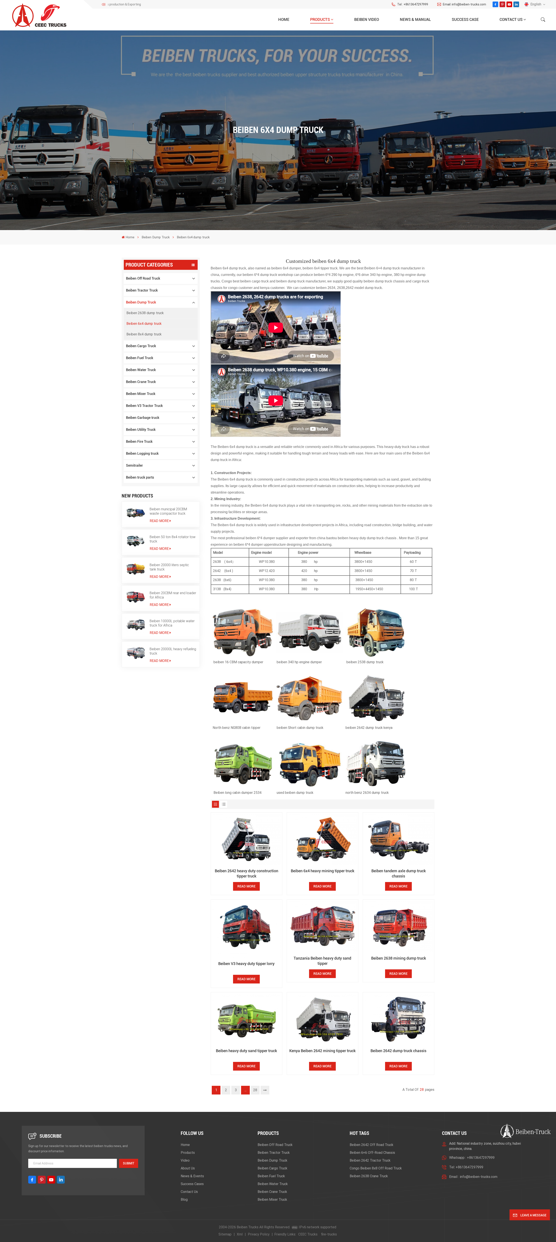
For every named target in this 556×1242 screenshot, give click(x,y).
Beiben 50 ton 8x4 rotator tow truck (172, 539)
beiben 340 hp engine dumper (299, 662)
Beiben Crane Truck (141, 382)
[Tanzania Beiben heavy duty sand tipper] (322, 926)
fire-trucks (329, 1234)
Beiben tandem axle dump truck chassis (398, 873)
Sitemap (225, 1234)
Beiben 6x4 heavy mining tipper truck (322, 871)
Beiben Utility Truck (141, 430)
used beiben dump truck (295, 793)
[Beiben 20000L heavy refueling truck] (135, 653)
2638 (217, 562)
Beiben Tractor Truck (142, 290)
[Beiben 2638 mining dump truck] (398, 926)
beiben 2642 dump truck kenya (369, 728)
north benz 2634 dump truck (367, 793)
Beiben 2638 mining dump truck (398, 958)
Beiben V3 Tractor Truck (144, 406)
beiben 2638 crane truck (369, 1176)
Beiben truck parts (140, 477)
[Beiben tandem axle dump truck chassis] (398, 839)
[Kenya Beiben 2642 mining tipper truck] (322, 1019)
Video (185, 1160)
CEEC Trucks (308, 1234)
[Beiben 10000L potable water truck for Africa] (135, 625)
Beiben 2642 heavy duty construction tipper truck (246, 873)
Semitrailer (134, 465)
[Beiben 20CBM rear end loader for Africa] (135, 597)
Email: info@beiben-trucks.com (464, 4)
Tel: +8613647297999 (466, 1167)
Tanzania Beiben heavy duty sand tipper (322, 961)
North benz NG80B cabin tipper (236, 728)
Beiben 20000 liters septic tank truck (169, 567)
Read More (159, 521)
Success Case (465, 19)
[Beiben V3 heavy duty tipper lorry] (246, 929)
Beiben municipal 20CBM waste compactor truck (168, 511)
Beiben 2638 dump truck (145, 313)
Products (320, 19)
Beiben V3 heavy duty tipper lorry (246, 963)
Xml (240, 1234)
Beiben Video (366, 19)
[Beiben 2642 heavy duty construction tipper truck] (246, 839)
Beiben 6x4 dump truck (144, 324)
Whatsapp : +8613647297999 (472, 1158)
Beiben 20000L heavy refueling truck (173, 651)
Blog (184, 1199)
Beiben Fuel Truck (139, 358)
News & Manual (415, 19)
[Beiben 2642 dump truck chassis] (398, 1019)
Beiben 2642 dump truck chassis (398, 1050)
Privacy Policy (259, 1234)
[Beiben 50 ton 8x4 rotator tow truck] (135, 541)
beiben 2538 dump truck (365, 662)
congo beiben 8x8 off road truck (376, 1168)
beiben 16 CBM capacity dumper (238, 662)
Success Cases (192, 1184)
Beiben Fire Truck (139, 441)
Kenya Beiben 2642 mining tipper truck (322, 1050)
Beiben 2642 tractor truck (370, 1160)
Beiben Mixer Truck (140, 394)
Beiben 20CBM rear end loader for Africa (173, 595)
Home (283, 19)
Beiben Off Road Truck (143, 278)
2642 (217, 571)
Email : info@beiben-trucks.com (473, 1177)
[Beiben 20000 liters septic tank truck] (135, 569)
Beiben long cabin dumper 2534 (237, 793)
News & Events (192, 1176)
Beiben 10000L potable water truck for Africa (172, 623)
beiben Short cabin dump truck (300, 728)
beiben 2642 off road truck (371, 1145)
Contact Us (511, 19)
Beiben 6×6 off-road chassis (372, 1153)
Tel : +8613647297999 (412, 4)
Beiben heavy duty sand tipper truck (246, 1050)
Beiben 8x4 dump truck (144, 334)
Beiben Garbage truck (142, 418)
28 (255, 1090)
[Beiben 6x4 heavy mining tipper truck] (322, 839)
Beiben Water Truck (141, 370)
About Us (188, 1168)
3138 (217, 589)
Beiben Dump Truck (156, 237)
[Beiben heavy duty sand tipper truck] (246, 1019)
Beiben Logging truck (142, 453)
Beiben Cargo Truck (141, 346)
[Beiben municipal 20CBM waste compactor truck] (135, 513)
